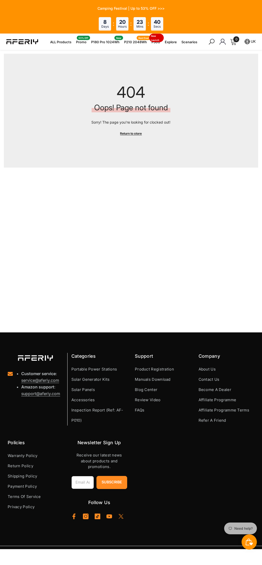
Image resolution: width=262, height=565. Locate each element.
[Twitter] (121, 516)
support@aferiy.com (40, 393)
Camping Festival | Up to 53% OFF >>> (131, 8)
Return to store (131, 133)
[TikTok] (97, 516)
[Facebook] (74, 516)
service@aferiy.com (40, 380)
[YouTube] (109, 516)
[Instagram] (86, 516)
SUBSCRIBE (112, 482)
